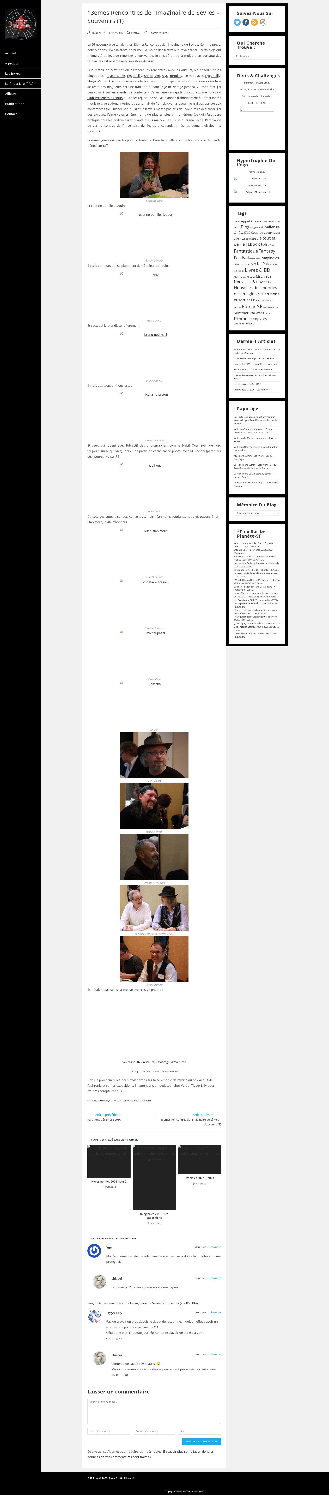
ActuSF (237, 221)
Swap (267, 313)
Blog (245, 227)
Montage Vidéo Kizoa (172, 1062)
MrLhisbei (264, 276)
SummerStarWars (249, 312)
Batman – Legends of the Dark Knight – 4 (254, 586)
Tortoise (175, 76)
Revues (237, 307)
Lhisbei (96, 32)
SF (139, 1100)
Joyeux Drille (116, 76)
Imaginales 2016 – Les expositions (154, 1216)
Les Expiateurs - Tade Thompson (250, 600)
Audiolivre (269, 221)
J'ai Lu (236, 264)
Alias (236, 455)
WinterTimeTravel (244, 323)
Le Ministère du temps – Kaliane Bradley (254, 358)
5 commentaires (159, 32)
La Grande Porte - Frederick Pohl (250, 569)
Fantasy (117, 1100)
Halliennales (254, 258)
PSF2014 (262, 300)
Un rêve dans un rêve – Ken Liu (249, 633)
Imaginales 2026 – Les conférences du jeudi (255, 364)
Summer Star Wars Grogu (257, 82)
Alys (165, 76)
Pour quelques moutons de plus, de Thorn (255, 616)
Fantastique (105, 1100)
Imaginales (270, 258)
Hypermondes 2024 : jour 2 (108, 1181)
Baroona (238, 464)
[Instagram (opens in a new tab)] (28, 128)
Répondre (215, 1247)
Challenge (271, 227)
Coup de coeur (261, 232)
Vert (157, 76)
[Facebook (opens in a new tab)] (19, 128)
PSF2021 (269, 300)
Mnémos (251, 277)
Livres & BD (257, 270)
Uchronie (146, 1100)
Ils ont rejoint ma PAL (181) (247, 384)
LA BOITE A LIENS (257, 102)
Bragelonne (256, 227)
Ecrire (264, 244)
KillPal (262, 263)
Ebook (254, 244)
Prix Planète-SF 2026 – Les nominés (252, 389)
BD (278, 221)
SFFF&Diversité (270, 307)
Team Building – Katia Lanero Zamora (253, 369)
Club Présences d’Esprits (105, 98)
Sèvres (134, 1100)
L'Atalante (272, 264)
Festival (136, 32)
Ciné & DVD (242, 232)
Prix (254, 299)
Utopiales (259, 318)
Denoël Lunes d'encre (245, 238)
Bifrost (237, 227)
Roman (249, 307)
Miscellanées (240, 276)
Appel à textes (252, 221)
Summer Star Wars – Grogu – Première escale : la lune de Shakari (255, 420)
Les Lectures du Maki (244, 416)
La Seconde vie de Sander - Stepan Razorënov (257, 573)
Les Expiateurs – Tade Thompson (250, 603)
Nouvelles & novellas (252, 281)
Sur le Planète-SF (251, 533)
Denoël (276, 232)
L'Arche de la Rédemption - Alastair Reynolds (256, 563)
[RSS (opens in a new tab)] (9, 134)
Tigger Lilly (134, 76)
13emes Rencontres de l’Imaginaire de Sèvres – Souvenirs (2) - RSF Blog (147, 1303)
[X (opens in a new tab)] (9, 128)
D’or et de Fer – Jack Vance (247, 549)
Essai (272, 245)
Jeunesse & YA (248, 264)
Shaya (148, 76)
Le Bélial (239, 271)
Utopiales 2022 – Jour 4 (199, 1178)
